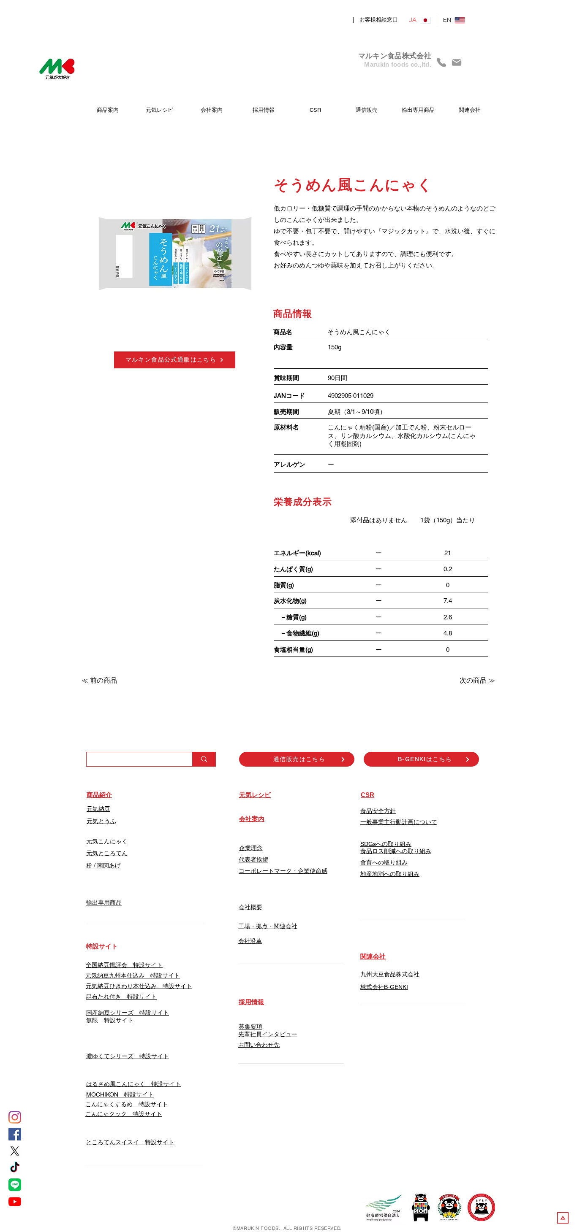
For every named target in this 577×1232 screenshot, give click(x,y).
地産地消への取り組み (389, 873)
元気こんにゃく (107, 841)
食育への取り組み (384, 862)
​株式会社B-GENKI (384, 986)
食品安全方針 (378, 811)
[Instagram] (14, 1117)
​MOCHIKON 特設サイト (120, 1094)
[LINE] (14, 1184)
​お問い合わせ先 (259, 1044)
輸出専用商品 (104, 902)
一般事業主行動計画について (398, 822)
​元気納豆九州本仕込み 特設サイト (132, 975)
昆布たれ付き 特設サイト (121, 996)
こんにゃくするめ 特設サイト (126, 1104)
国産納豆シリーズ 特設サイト (127, 1012)
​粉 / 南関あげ (103, 865)
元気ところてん (107, 853)
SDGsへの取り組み (385, 843)
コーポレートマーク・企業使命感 (283, 870)
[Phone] (441, 62)
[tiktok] (14, 1168)
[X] (14, 1151)
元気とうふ (101, 821)
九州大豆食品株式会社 (389, 974)
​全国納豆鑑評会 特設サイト (124, 965)
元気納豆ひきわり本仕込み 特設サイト (139, 986)
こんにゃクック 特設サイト (123, 1113)
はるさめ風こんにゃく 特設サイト (133, 1084)
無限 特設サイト (109, 1020)
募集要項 (250, 1026)
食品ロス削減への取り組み (395, 851)
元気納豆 (98, 808)
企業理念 (251, 848)
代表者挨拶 (253, 859)
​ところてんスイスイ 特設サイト (130, 1142)
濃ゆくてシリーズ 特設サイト (127, 1056)
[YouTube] (14, 1201)
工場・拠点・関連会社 (267, 926)
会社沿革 (250, 941)
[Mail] (456, 62)
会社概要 (250, 907)
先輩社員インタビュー (267, 1034)
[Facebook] (14, 1134)
